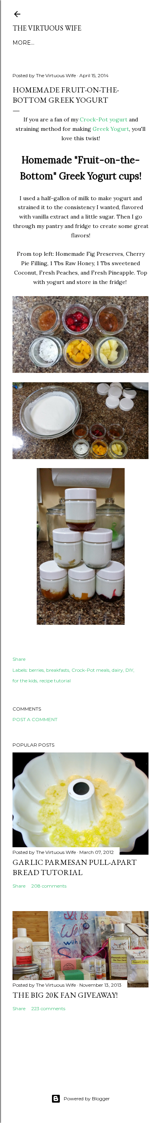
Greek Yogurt (111, 128)
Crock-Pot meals (90, 670)
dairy (117, 670)
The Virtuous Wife (47, 28)
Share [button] (19, 659)
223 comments (48, 1008)
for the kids (25, 681)
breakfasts (57, 670)
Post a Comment (35, 719)
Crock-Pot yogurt (103, 119)
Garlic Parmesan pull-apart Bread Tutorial (75, 867)
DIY (129, 670)
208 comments (48, 886)
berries (36, 670)
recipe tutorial (55, 681)
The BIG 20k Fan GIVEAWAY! (65, 995)
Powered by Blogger (87, 1098)
